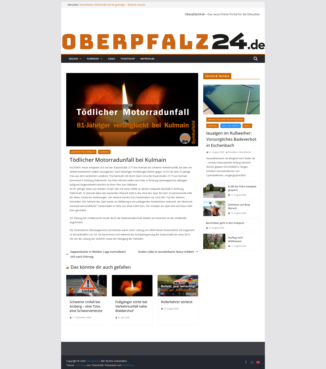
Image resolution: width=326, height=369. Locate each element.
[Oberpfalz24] (163, 33)
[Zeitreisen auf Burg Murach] (214, 209)
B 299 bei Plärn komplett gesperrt (242, 188)
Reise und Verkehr (230, 126)
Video (111, 58)
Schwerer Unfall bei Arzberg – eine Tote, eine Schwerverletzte (86, 306)
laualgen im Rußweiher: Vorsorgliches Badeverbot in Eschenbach (231, 139)
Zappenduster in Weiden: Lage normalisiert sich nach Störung (98, 254)
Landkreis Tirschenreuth (83, 152)
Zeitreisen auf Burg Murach (239, 206)
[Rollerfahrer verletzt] (178, 277)
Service (247, 126)
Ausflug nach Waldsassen (235, 239)
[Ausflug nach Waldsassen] (214, 242)
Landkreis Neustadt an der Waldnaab (225, 119)
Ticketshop (128, 58)
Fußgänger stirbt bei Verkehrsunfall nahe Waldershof (131, 306)
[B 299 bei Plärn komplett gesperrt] (214, 191)
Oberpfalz (104, 152)
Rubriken (93, 58)
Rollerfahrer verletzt (177, 302)
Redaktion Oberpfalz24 (239, 152)
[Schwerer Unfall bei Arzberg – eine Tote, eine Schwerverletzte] (86, 277)
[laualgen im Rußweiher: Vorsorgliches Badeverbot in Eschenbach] (231, 99)
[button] (80, 58)
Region (73, 58)
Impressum (147, 58)
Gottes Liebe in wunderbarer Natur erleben (166, 252)
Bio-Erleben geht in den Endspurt (225, 223)
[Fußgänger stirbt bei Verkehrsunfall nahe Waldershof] (132, 277)
